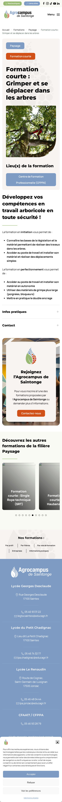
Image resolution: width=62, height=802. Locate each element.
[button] (57, 742)
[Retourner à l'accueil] (18, 14)
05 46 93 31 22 (32, 611)
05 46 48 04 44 (32, 699)
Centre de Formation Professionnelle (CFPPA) (31, 179)
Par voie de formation (46, 545)
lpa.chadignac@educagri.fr (32, 657)
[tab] (16, 515)
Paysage (15, 45)
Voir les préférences (31, 790)
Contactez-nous (31, 413)
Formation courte (20, 56)
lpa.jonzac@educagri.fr (32, 703)
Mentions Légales (31, 798)
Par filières (25, 545)
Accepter (31, 774)
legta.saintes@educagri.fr (32, 616)
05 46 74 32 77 (32, 653)
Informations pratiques (39, 551)
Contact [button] (8, 325)
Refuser (31, 782)
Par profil (9, 545)
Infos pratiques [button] (14, 312)
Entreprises (17, 551)
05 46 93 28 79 (32, 723)
